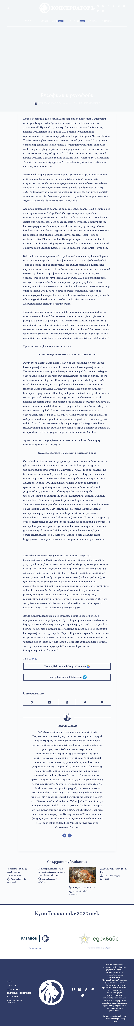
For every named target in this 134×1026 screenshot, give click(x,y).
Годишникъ (51, 21)
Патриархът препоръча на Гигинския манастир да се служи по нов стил (51, 872)
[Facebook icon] (64, 835)
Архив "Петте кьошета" (88, 103)
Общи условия (13, 990)
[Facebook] (98, 6)
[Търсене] (8, 8)
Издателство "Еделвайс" (99, 948)
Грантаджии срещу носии (82, 887)
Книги (76, 21)
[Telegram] (108, 6)
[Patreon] (98, 11)
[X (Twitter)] (118, 6)
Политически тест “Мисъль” (15, 1002)
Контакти (11, 986)
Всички (106, 21)
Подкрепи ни (35, 948)
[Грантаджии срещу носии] (82, 875)
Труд (33, 659)
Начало (27, 21)
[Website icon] (70, 835)
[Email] (102, 702)
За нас (92, 21)
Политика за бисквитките (19, 993)
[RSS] (103, 11)
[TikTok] (113, 6)
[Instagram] (103, 6)
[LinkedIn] (124, 6)
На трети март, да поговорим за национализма (17, 872)
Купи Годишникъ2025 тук (67, 913)
